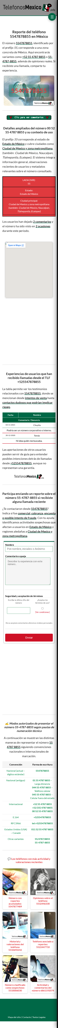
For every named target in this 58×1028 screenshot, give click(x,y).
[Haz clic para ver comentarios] (29, 117)
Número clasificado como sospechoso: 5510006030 (15, 987)
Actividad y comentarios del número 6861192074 (43, 987)
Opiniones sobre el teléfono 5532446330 (43, 901)
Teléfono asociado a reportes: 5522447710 (43, 944)
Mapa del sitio (14, 1017)
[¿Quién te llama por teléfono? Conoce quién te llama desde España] (29, 11)
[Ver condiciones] (42, 612)
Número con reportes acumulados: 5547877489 (15, 902)
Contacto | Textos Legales (34, 1017)
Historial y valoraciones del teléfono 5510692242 (15, 945)
